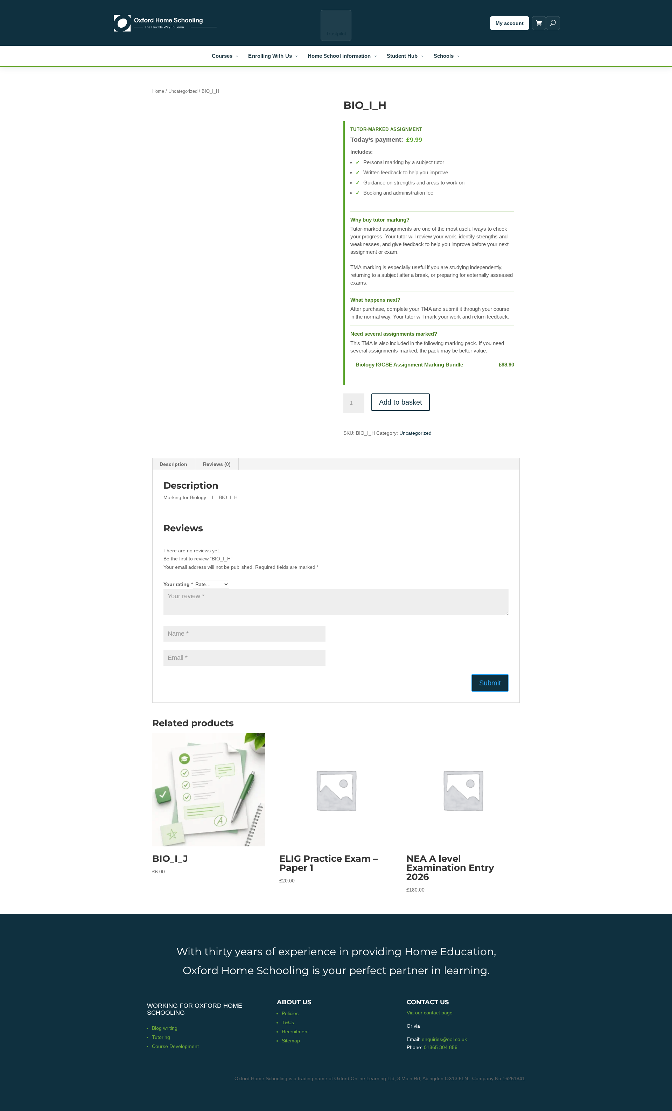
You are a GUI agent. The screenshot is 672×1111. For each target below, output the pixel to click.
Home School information (339, 56)
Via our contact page (430, 1012)
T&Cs (288, 1022)
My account (510, 23)
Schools (444, 56)
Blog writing (164, 1028)
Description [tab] (173, 464)
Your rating (178, 584)
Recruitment (295, 1031)
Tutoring (161, 1037)
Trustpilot (336, 33)
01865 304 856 (440, 1047)
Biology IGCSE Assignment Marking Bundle (409, 365)
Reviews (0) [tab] (217, 464)
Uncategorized (182, 91)
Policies (290, 1013)
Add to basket (400, 402)
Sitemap (291, 1040)
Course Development (175, 1046)
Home (158, 91)
